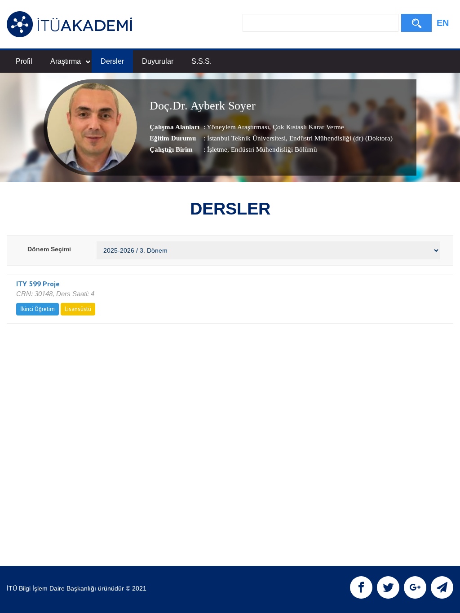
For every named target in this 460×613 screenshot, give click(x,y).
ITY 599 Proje (38, 283)
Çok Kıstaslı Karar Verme (307, 127)
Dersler (112, 61)
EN (443, 23)
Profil (24, 61)
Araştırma (65, 61)
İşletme (217, 149)
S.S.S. (201, 61)
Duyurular (157, 61)
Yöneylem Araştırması (238, 127)
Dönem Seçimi (49, 249)
